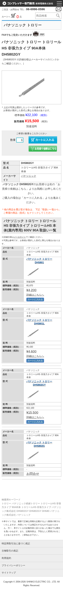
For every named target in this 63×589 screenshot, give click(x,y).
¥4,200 (35, 292)
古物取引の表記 (10, 550)
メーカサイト (20, 237)
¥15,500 (35, 415)
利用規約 (6, 558)
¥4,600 (35, 353)
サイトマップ (9, 572)
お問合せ (32, 473)
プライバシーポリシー (13, 565)
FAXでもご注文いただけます (23, 34)
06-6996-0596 (35, 9)
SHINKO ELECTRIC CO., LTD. (41, 581)
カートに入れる (35, 299)
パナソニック (28, 175)
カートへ (6, 16)
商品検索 (57, 15)
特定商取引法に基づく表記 (16, 543)
